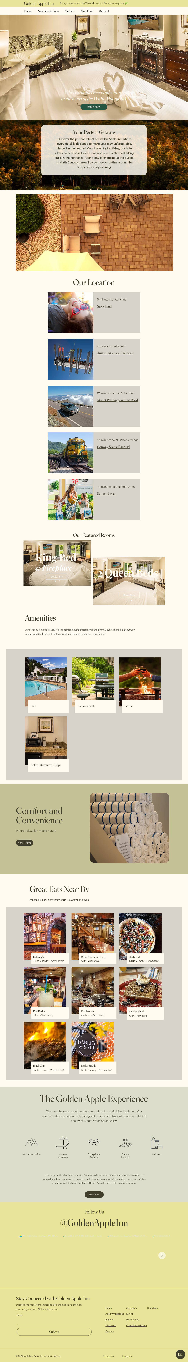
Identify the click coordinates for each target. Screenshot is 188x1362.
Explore (109, 1319)
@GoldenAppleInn (94, 1222)
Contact (109, 1331)
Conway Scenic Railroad (113, 447)
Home (108, 1307)
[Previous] (27, 562)
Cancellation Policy (136, 1325)
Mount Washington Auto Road (117, 400)
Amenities (131, 1307)
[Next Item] (162, 1255)
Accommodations (114, 1313)
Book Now (152, 1307)
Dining (129, 1313)
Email (20, 1314)
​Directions (110, 1325)
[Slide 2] (55, 581)
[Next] (86, 562)
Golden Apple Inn (39, 3)
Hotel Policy (132, 1319)
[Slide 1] (59, 581)
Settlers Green (106, 493)
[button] (169, 267)
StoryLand (104, 306)
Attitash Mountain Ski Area (115, 353)
